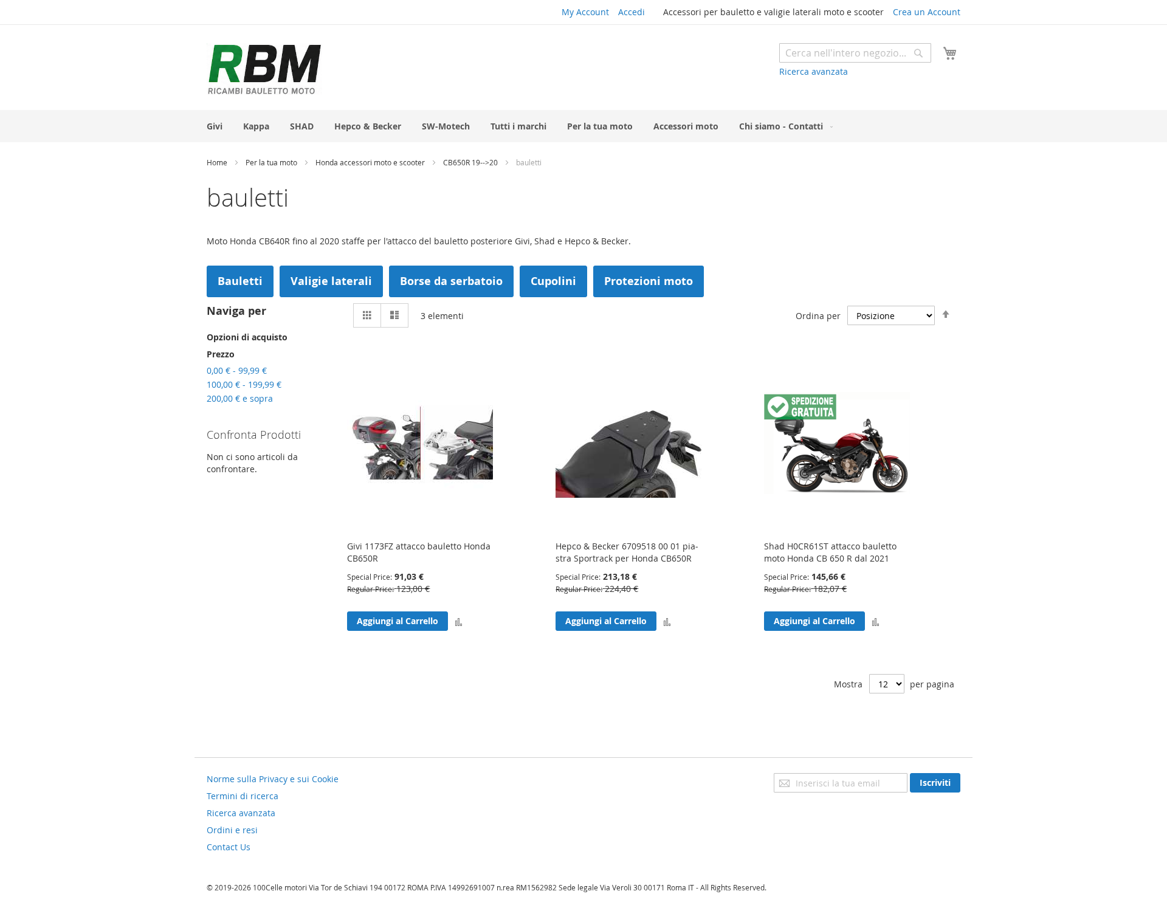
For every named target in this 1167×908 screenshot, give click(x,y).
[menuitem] (214, 126)
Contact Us (228, 847)
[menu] (583, 126)
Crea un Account (926, 12)
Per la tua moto (272, 162)
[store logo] (264, 69)
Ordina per (818, 316)
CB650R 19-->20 (471, 162)
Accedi (631, 12)
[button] (458, 620)
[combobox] (855, 53)
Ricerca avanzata (813, 71)
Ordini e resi (232, 830)
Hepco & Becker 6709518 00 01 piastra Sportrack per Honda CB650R (627, 552)
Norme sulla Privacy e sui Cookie (273, 779)
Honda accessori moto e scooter (371, 162)
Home (218, 162)
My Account (585, 12)
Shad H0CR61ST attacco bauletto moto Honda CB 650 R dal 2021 (830, 552)
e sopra (240, 398)
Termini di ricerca (242, 796)
